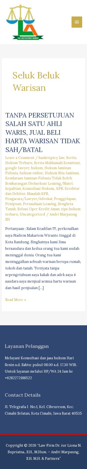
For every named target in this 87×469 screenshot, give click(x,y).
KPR (59, 188)
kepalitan (13, 188)
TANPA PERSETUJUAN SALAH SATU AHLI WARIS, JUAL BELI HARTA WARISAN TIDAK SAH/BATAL (42, 132)
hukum (37, 168)
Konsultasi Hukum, (38, 188)
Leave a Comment (19, 157)
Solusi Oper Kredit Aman (38, 209)
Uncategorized (32, 214)
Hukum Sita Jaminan (62, 173)
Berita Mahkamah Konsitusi (57, 162)
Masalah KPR (37, 193)
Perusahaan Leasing (39, 203)
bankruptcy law (52, 157)
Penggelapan (65, 198)
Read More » (15, 300)
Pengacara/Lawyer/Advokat (28, 198)
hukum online (31, 173)
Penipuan (13, 203)
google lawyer (17, 168)
